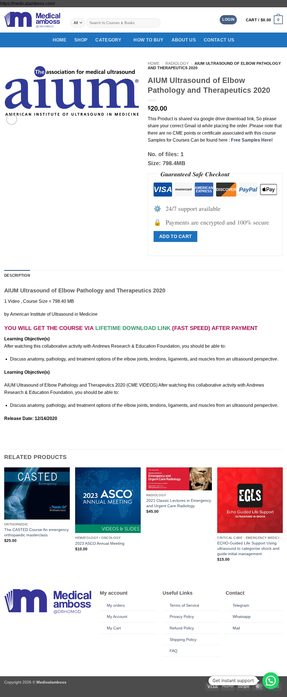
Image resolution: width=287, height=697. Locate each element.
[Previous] (4, 522)
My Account (117, 616)
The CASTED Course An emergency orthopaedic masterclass (36, 532)
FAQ (173, 650)
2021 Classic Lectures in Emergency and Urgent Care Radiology (178, 503)
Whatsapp (242, 616)
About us (184, 40)
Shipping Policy (183, 639)
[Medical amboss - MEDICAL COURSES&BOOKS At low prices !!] (32, 19)
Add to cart (175, 236)
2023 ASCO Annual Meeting (99, 543)
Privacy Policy (182, 616)
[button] (228, 19)
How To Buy (148, 40)
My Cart (114, 628)
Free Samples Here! (252, 140)
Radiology (177, 63)
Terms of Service (184, 605)
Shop (80, 40)
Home (59, 40)
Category (108, 40)
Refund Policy (182, 628)
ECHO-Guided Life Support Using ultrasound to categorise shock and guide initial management (248, 548)
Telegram (241, 605)
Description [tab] (17, 275)
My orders (116, 605)
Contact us (219, 40)
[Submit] (155, 23)
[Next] (282, 522)
